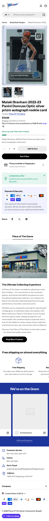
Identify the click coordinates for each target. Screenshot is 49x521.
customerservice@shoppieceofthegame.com (25, 469)
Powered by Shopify (33, 511)
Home (4, 22)
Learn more (13, 181)
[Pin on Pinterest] (26, 219)
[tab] (22, 237)
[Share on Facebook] (12, 219)
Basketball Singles (17, 22)
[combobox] (24, 15)
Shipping (5, 121)
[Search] (43, 14)
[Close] (44, 175)
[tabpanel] (24, 292)
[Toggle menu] (3, 6)
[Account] (40, 6)
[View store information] (43, 165)
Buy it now (24, 156)
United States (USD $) (14, 493)
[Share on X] (19, 219)
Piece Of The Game (17, 114)
